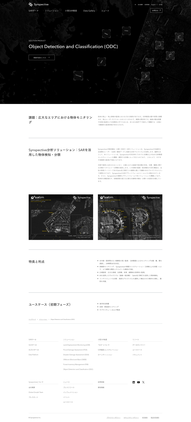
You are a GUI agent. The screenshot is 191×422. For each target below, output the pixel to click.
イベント (66, 397)
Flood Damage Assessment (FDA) (75, 350)
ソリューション (52, 10)
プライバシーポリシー (113, 417)
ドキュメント (137, 355)
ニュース (105, 10)
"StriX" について (104, 345)
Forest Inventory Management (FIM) (75, 364)
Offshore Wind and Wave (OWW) (74, 360)
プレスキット (33, 397)
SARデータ (34, 10)
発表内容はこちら (40, 57)
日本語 (160, 4)
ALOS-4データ (34, 350)
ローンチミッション (105, 355)
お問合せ (155, 10)
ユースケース (137, 350)
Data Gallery (89, 10)
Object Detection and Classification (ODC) (78, 369)
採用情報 (147, 4)
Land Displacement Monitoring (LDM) (76, 345)
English (153, 4)
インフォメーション (70, 392)
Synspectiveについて (36, 382)
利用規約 (145, 417)
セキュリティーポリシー (131, 417)
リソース (136, 340)
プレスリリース (68, 387)
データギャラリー (139, 345)
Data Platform (33, 355)
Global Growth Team (36, 392)
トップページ (32, 319)
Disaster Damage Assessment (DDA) (76, 355)
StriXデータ (33, 345)
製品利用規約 (155, 417)
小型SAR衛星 (71, 10)
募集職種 (101, 387)
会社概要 (140, 4)
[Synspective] (75, 4)
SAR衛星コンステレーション (108, 350)
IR (135, 4)
